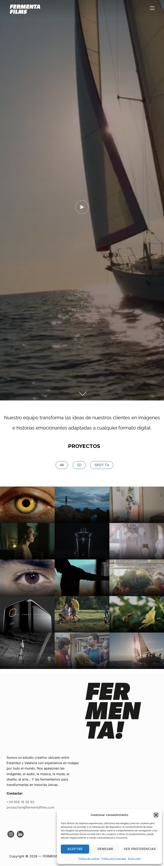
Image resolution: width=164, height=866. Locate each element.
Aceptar (75, 849)
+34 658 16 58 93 (20, 802)
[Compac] (82, 505)
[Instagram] (10, 834)
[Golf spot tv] (82, 614)
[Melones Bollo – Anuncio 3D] (136, 614)
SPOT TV (101, 465)
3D (79, 465)
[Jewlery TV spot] (136, 541)
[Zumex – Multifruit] (27, 614)
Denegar (105, 849)
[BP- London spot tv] (27, 651)
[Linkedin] (20, 834)
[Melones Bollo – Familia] (136, 577)
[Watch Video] (82, 207)
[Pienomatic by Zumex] (27, 505)
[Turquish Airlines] (82, 577)
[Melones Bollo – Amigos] (82, 651)
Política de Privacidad (113, 858)
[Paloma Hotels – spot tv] (136, 651)
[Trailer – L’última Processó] (27, 541)
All (62, 465)
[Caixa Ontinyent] (136, 505)
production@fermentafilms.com (30, 807)
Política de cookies (88, 858)
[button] (156, 815)
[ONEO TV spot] (27, 577)
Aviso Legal (134, 858)
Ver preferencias (140, 849)
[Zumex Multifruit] (82, 541)
